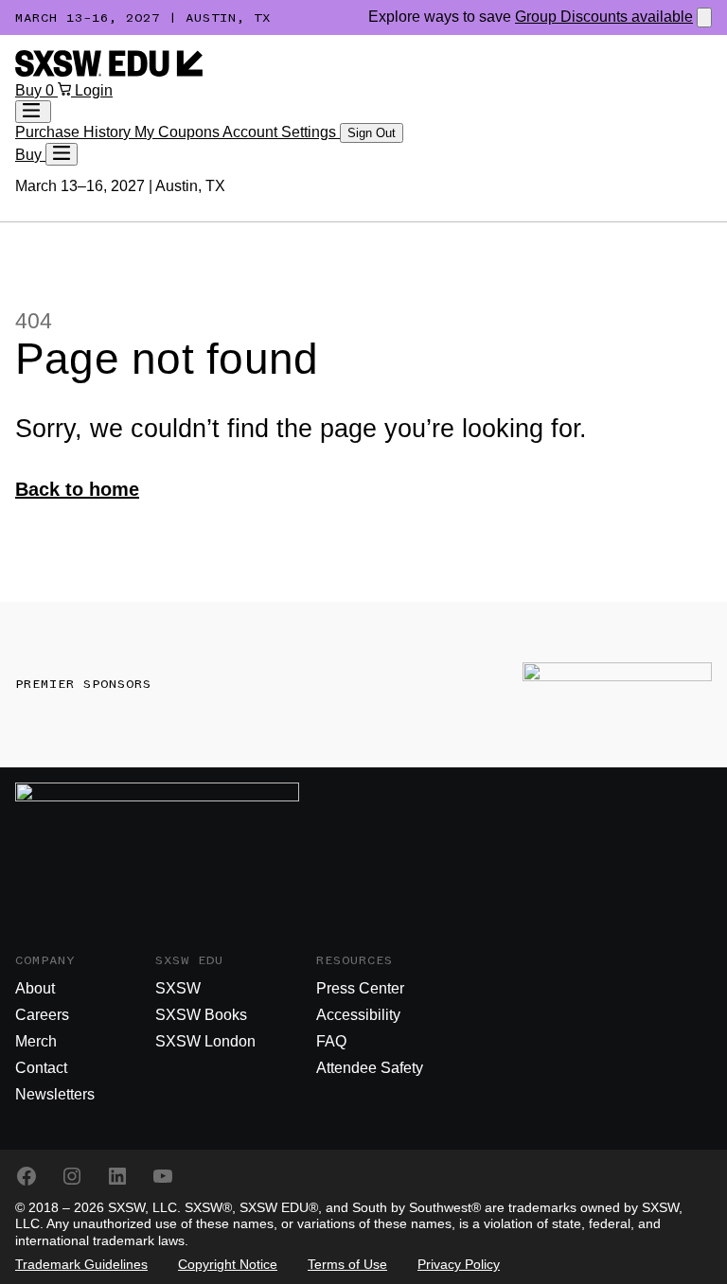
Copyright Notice (227, 1264)
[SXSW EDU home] (109, 71)
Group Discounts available (604, 17)
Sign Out (371, 133)
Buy (30, 90)
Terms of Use (347, 1264)
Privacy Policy (458, 1264)
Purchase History (74, 132)
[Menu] (61, 154)
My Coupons (178, 132)
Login (94, 90)
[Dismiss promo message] (704, 17)
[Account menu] (33, 111)
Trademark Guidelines (81, 1264)
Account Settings (281, 132)
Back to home (77, 489)
